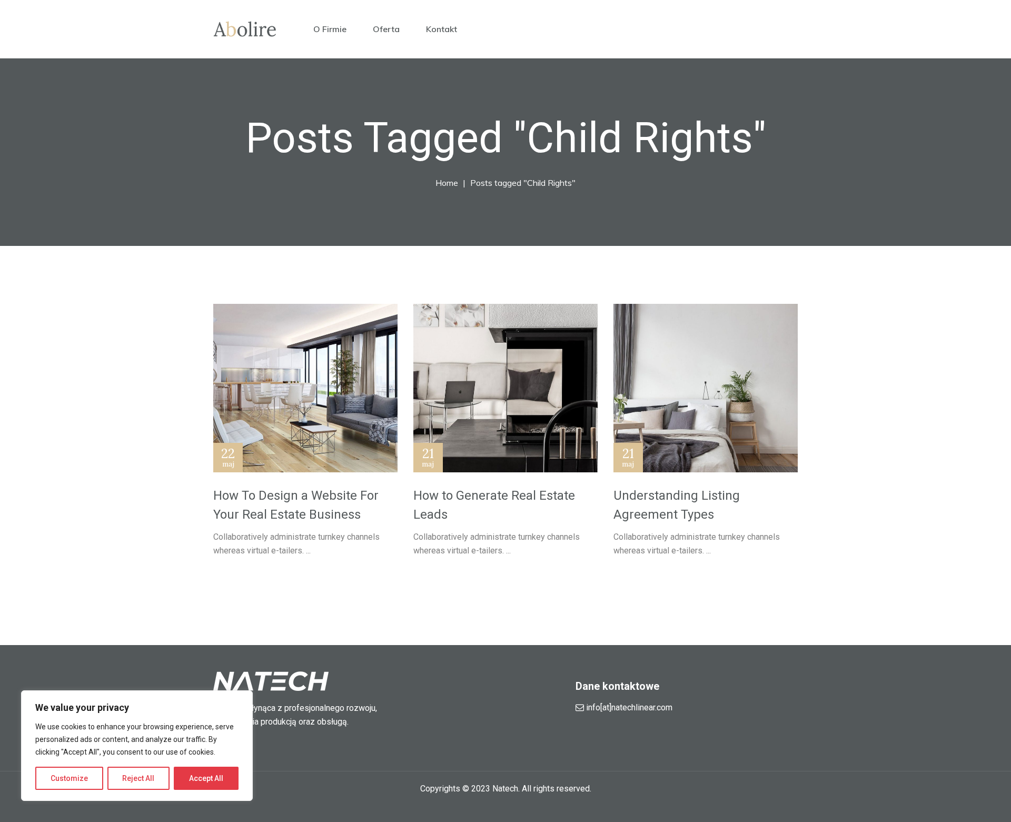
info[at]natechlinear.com (629, 707)
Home (446, 182)
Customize (69, 778)
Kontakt (441, 29)
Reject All (138, 778)
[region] (137, 745)
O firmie (329, 29)
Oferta (386, 29)
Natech (505, 789)
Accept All (206, 778)
